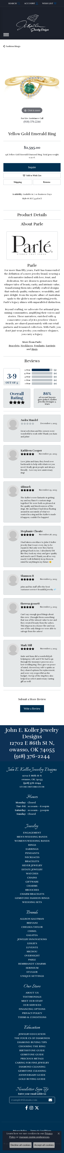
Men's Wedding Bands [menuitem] (32, 836)
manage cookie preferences (34, 1137)
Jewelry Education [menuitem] (32, 1034)
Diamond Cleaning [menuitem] (32, 1066)
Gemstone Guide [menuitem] (32, 1054)
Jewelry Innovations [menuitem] (32, 939)
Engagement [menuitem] (32, 832)
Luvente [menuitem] (32, 947)
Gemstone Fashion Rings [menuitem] (32, 898)
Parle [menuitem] (32, 959)
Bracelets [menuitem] (32, 861)
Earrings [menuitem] (32, 848)
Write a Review (32, 708)
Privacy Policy (32, 1013)
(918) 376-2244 (32, 121)
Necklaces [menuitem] (32, 857)
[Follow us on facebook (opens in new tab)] (26, 1108)
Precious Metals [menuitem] (32, 1058)
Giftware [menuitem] (32, 881)
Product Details (32, 214)
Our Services (32, 1004)
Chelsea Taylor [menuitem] (32, 926)
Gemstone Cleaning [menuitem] (32, 1070)
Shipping (18, 182)
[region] (32, 85)
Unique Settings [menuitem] (32, 975)
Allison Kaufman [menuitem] (32, 918)
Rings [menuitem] (32, 844)
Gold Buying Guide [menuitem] (32, 1078)
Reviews (32, 360)
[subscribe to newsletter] (50, 1100)
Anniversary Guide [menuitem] (32, 1074)
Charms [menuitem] (32, 885)
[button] (14, 3)
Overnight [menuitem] (32, 955)
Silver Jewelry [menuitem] (32, 865)
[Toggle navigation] (6, 36)
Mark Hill (26, 645)
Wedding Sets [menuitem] (32, 902)
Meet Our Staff (32, 1000)
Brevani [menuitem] (32, 922)
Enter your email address (32, 1093)
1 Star (27, 383)
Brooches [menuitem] (32, 889)
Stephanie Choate (32, 531)
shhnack (26, 486)
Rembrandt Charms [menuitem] (32, 963)
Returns (46, 182)
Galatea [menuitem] (32, 935)
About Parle (32, 224)
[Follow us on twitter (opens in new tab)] (37, 1108)
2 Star (27, 380)
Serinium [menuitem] (32, 967)
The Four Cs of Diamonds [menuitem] (32, 1038)
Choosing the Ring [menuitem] (32, 1046)
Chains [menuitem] (32, 877)
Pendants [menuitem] (32, 853)
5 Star (27, 370)
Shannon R (27, 575)
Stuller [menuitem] (32, 971)
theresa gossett (30, 603)
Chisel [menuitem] (32, 931)
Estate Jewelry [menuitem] (32, 869)
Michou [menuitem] (32, 951)
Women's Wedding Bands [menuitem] (32, 840)
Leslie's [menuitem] (32, 943)
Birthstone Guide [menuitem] (32, 1050)
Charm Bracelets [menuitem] (32, 893)
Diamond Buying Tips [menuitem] (32, 1042)
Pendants (39, 345)
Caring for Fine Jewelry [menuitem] (32, 1062)
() (55, 370)
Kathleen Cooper (31, 450)
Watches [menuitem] (32, 873)
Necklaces (27, 345)
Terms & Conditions (32, 1017)
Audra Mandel (29, 420)
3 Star (27, 377)
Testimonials (32, 996)
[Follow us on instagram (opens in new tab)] (31, 1108)
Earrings (50, 345)
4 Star (27, 373)
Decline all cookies (21, 1145)
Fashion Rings (13, 46)
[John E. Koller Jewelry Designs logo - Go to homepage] (32, 21)
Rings (34, 349)
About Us (32, 992)
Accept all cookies (44, 1145)
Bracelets (14, 345)
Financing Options (32, 1009)
